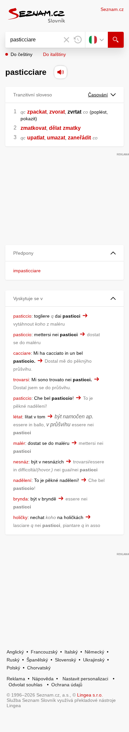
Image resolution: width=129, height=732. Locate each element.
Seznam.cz (112, 9)
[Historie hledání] (77, 40)
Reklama (16, 678)
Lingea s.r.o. (90, 695)
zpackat (37, 112)
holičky (20, 517)
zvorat (57, 112)
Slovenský (65, 659)
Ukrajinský (94, 659)
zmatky (72, 128)
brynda (20, 498)
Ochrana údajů (66, 684)
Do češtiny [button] (21, 54)
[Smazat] (66, 40)
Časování (98, 94)
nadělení (22, 480)
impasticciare (27, 270)
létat (17, 416)
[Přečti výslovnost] (60, 72)
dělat (55, 128)
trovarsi (21, 379)
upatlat (35, 137)
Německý (94, 651)
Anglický (15, 651)
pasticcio (22, 316)
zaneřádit (79, 137)
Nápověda (43, 678)
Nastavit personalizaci (85, 678)
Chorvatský (39, 667)
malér (19, 443)
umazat (56, 137)
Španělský (37, 659)
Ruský (13, 659)
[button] (64, 253)
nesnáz (20, 461)
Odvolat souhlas (25, 684)
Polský (13, 667)
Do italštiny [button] (54, 54)
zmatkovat (33, 128)
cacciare (22, 353)
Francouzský (44, 651)
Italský (71, 651)
